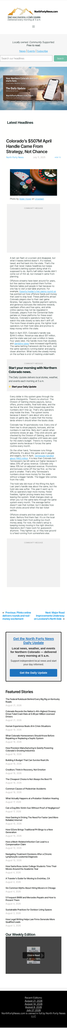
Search (60, 58)
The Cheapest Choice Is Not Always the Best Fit (29, 779)
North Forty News (15, 157)
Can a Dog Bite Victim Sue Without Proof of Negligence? (33, 807)
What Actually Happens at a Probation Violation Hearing (32, 798)
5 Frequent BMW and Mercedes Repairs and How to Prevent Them (31, 898)
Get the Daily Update (33, 672)
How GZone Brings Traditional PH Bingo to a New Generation (29, 830)
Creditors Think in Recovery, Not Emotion (26, 769)
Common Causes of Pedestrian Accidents (26, 788)
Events (31, 51)
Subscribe (42, 51)
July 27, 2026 (33, 1010)
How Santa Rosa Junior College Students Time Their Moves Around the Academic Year (31, 867)
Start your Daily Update (23, 386)
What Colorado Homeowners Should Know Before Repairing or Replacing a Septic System (30, 737)
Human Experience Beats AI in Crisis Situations (28, 726)
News (22, 51)
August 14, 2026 (33, 1003)
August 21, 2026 (33, 1000)
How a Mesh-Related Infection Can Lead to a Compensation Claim (27, 843)
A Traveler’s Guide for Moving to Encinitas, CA (28, 878)
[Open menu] (33, 26)
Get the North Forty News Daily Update (33, 641)
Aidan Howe (25, 198)
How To (58, 157)
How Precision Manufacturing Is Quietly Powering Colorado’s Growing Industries (29, 749)
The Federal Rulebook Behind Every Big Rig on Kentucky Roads (33, 700)
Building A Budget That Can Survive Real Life (27, 760)
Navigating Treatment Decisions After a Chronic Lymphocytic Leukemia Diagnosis (29, 855)
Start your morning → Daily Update (24, 17)
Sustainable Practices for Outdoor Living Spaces (29, 909)
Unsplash (39, 198)
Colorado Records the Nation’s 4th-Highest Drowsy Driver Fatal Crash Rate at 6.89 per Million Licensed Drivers (31, 714)
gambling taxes (21, 343)
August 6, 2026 (33, 1007)
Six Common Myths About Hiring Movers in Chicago (31, 888)
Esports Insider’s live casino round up (37, 291)
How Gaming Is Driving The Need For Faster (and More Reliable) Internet (32, 818)
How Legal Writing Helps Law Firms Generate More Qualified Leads (30, 920)
